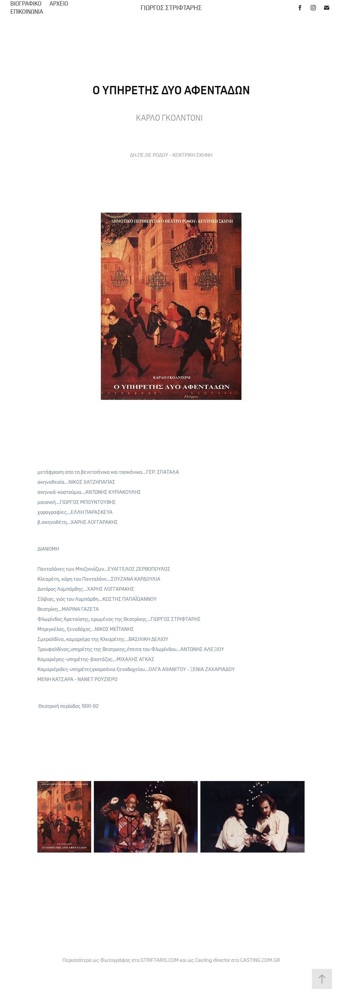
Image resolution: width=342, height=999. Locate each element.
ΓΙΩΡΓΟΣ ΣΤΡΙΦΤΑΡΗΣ (171, 7)
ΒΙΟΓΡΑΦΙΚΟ (25, 3)
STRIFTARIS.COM (160, 960)
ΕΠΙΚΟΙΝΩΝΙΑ (26, 11)
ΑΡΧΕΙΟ (58, 3)
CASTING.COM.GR (260, 960)
